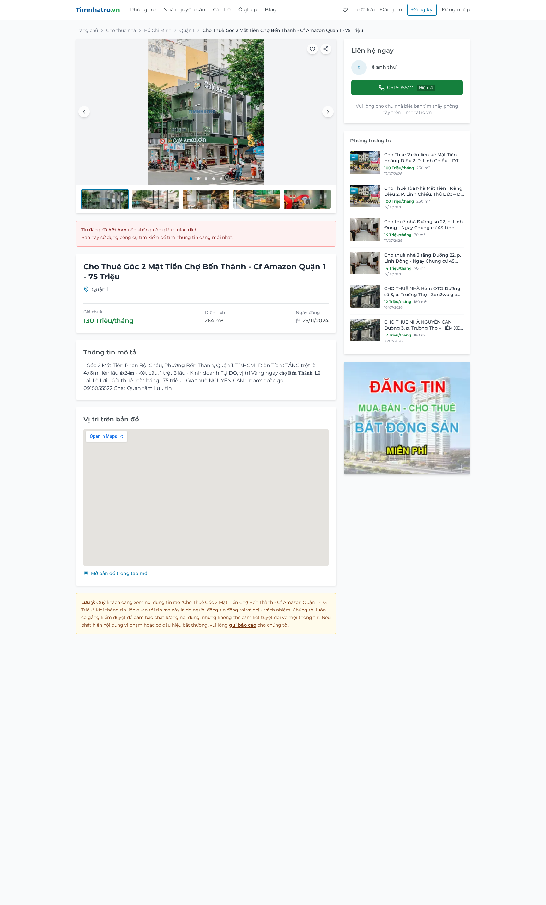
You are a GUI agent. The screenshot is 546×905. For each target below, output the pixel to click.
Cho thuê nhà (121, 30)
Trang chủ (87, 30)
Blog (270, 10)
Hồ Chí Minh (157, 30)
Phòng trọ (143, 10)
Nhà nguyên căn (184, 10)
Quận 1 (186, 30)
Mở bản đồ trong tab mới (120, 573)
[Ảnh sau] (328, 111)
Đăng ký (422, 10)
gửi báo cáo (242, 625)
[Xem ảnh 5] (221, 178)
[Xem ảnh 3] (206, 178)
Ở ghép (247, 10)
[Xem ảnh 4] (213, 178)
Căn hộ (222, 10)
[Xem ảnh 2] (198, 178)
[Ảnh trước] (84, 111)
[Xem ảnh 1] (191, 178)
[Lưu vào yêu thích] (312, 49)
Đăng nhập (456, 10)
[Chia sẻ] (325, 49)
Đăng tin (391, 10)
